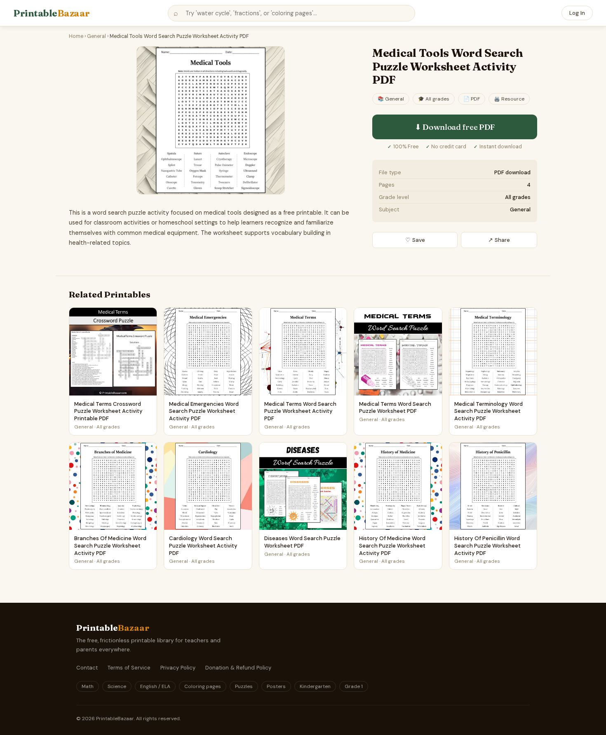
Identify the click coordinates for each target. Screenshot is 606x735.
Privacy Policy (177, 667)
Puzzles (244, 686)
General (96, 36)
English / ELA (155, 686)
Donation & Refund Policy (238, 667)
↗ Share (499, 239)
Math (88, 686)
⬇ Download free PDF (455, 127)
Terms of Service (129, 667)
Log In (577, 12)
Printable (51, 13)
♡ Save (415, 239)
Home (76, 36)
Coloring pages (202, 686)
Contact (87, 667)
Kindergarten (315, 686)
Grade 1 (354, 686)
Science (117, 686)
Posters (276, 686)
